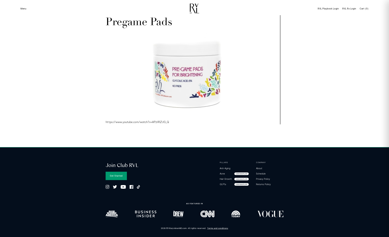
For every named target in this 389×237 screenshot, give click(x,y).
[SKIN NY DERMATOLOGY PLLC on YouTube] (123, 187)
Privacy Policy (263, 179)
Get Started (116, 176)
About (259, 168)
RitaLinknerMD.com (178, 228)
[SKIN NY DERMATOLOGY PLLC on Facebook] (131, 187)
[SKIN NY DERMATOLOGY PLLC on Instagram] (107, 187)
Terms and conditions (217, 228)
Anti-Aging (225, 168)
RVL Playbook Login (328, 8)
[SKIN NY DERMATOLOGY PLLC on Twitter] (115, 187)
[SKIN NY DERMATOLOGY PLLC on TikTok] (138, 187)
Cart (364, 8)
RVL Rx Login (349, 8)
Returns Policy (263, 184)
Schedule (261, 173)
